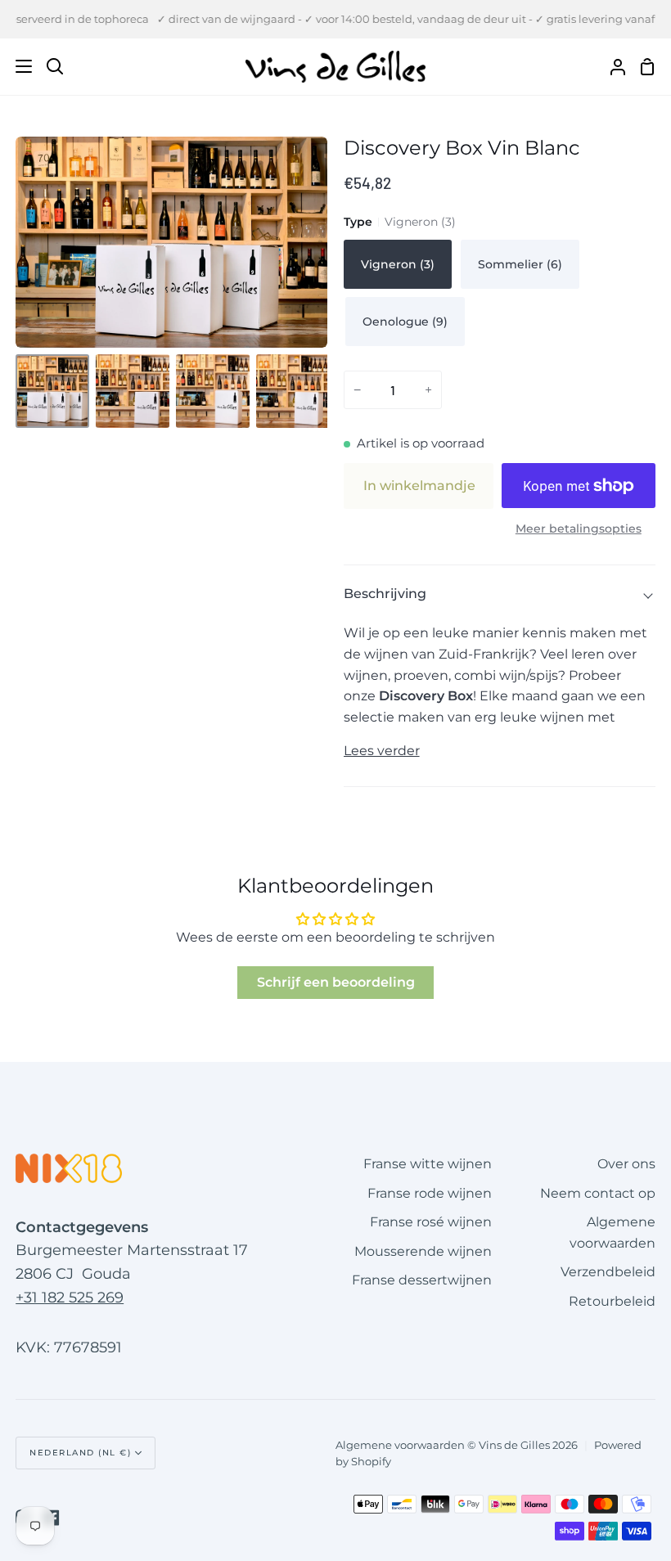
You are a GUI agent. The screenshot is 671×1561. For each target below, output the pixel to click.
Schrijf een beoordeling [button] (336, 982)
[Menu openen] (17, 66)
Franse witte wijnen (427, 1164)
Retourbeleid (612, 1301)
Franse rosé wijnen (431, 1222)
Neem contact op (597, 1193)
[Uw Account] (611, 66)
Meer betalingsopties (579, 528)
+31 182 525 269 (70, 1298)
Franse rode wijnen (429, 1193)
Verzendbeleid (608, 1272)
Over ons (626, 1164)
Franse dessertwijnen (422, 1280)
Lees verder (382, 750)
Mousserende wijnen (423, 1251)
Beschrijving (385, 593)
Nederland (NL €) (80, 1452)
